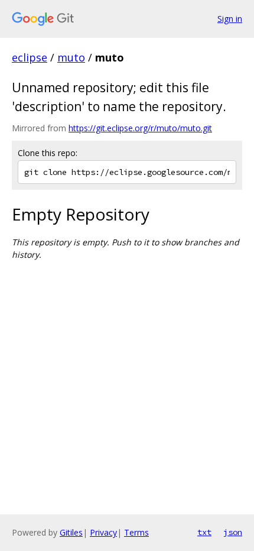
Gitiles (71, 532)
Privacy (103, 532)
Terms (136, 532)
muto (71, 57)
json (232, 532)
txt (204, 532)
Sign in (229, 18)
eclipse (29, 57)
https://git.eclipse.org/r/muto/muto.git (140, 128)
